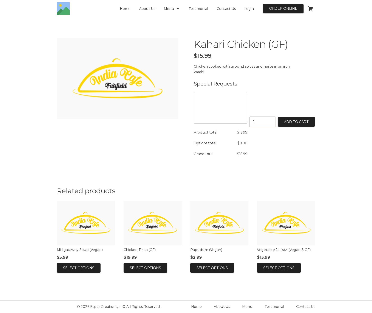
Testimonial (274, 307)
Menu (247, 307)
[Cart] (310, 8)
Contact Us (305, 307)
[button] (178, 8)
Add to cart (296, 122)
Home (196, 307)
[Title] (63, 8)
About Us (222, 307)
